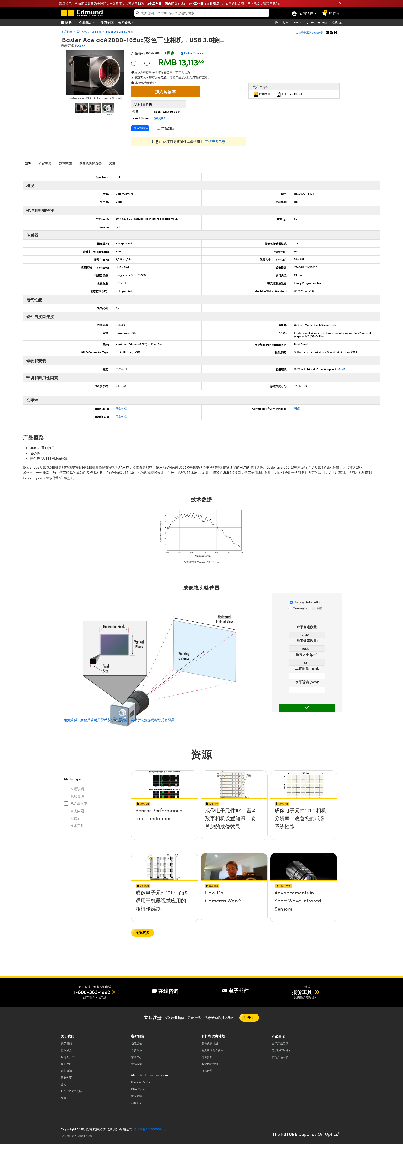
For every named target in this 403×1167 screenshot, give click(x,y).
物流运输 (136, 1043)
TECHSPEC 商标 (71, 1091)
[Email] (327, 32)
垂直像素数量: (307, 640)
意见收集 (136, 1063)
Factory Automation (308, 602)
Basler (80, 45)
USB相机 (96, 31)
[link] (333, 10)
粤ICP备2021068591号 (149, 1129)
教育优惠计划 (210, 1063)
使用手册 (264, 94)
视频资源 (77, 796)
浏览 (297, 408)
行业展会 (66, 1050)
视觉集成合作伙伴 (212, 1050)
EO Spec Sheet (291, 94)
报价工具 (302, 991)
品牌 (63, 1097)
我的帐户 (306, 14)
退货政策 (136, 1050)
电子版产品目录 (281, 1050)
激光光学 (136, 1096)
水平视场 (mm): (307, 682)
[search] (201, 13)
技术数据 (65, 163)
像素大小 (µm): (307, 654)
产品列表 (67, 31)
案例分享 (66, 1077)
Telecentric (300, 608)
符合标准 (121, 408)
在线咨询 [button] (168, 991)
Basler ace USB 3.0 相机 (119, 31)
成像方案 (136, 1102)
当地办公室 (68, 1057)
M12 (319, 608)
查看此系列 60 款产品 (311, 32)
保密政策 (65, 1135)
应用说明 (77, 789)
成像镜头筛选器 (90, 163)
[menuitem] (71, 22)
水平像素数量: (307, 627)
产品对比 (167, 128)
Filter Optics (138, 1089)
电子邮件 (239, 990)
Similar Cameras (193, 53)
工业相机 (82, 31)
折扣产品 (207, 1070)
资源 (112, 163)
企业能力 (86, 22)
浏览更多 (142, 932)
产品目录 (280, 1043)
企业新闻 (66, 1070)
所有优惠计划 (210, 1043)
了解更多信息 (215, 141)
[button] (319, 22)
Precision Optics (140, 1082)
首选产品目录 (280, 1057)
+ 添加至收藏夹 (140, 128)
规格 (28, 163)
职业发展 (66, 1063)
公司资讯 (125, 22)
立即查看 (164, 811)
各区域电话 (99, 997)
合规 (63, 1084)
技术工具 (77, 825)
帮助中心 (136, 1057)
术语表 (76, 818)
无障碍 (88, 1135)
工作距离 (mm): (307, 668)
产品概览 (45, 163)
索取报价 (160, 118)
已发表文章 (79, 803)
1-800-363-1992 (318, 22)
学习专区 (107, 22)
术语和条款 (78, 1135)
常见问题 (77, 811)
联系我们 (337, 22)
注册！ (249, 1017)
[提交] (307, 708)
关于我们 (66, 1043)
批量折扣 (207, 1057)
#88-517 (340, 369)
